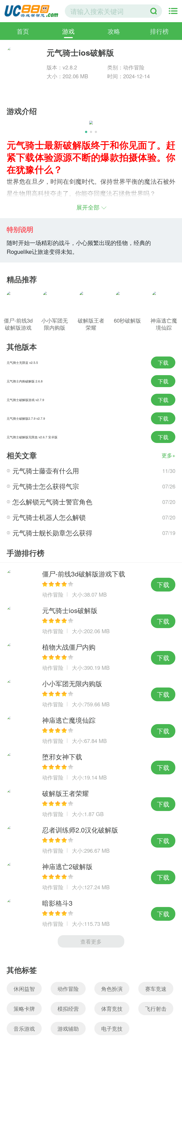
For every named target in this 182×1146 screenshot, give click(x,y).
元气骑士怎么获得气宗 (45, 486)
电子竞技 (112, 1028)
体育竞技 (112, 1008)
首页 (23, 31)
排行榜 (159, 31)
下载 (163, 362)
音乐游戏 (24, 1028)
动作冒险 (68, 988)
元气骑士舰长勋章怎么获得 (52, 532)
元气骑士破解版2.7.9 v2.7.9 (26, 418)
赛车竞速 (155, 988)
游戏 (68, 31)
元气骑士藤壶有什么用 (45, 470)
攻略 (114, 31)
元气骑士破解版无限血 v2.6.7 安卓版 (32, 437)
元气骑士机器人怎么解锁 (49, 517)
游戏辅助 (68, 1028)
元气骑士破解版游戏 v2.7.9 (25, 400)
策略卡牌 (24, 1008)
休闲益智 (24, 988)
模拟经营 (68, 1008)
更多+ (168, 455)
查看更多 (91, 941)
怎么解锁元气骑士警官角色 (52, 501)
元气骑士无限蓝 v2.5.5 (22, 362)
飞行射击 (155, 1008)
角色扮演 (112, 988)
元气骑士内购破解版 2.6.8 (25, 381)
